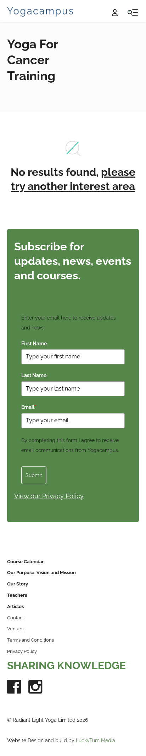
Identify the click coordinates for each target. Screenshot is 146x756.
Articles (15, 606)
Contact (15, 617)
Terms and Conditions (30, 640)
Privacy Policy (22, 651)
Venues (15, 628)
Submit (34, 475)
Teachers (17, 595)
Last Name (33, 375)
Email (28, 407)
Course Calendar (25, 561)
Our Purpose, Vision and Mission (41, 572)
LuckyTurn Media (95, 740)
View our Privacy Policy (49, 496)
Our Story (17, 584)
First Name (34, 343)
